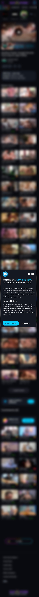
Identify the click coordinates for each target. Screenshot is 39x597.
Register (18, 592)
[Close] (34, 584)
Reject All (26, 323)
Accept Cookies (11, 323)
